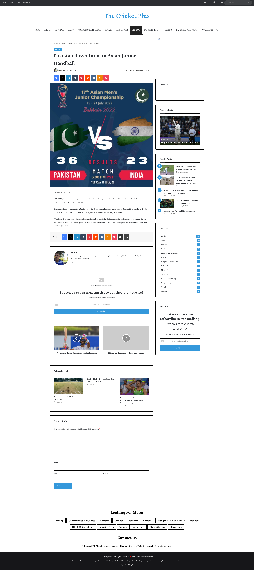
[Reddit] (87, 78)
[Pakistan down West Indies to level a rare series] (68, 386)
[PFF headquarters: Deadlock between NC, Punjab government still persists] (167, 180)
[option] (184, 130)
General (136, 30)
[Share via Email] (120, 237)
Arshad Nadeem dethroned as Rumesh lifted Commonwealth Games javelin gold (132, 400)
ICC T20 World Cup (168, 278)
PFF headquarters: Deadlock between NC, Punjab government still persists (187, 180)
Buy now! (26, 2)
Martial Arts (122, 30)
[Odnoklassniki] (100, 78)
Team (19, 2)
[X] (62, 78)
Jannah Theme (85, 567)
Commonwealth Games (89, 30)
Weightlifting (151, 30)
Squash (163, 287)
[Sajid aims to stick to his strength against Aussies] (167, 170)
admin (60, 70)
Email (56, 474)
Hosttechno (149, 557)
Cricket (47, 30)
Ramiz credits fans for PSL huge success (179, 211)
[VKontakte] (93, 78)
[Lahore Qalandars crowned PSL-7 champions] (167, 203)
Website (106, 474)
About (12, 2)
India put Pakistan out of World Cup (183, 142)
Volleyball (207, 30)
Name (56, 462)
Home (5, 2)
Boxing (71, 30)
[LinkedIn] (68, 78)
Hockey (108, 30)
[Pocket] (106, 78)
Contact (164, 291)
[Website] (72, 263)
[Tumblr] (75, 78)
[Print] (126, 237)
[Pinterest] (81, 78)
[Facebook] (56, 78)
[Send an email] (64, 70)
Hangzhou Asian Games (187, 30)
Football (59, 30)
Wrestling (167, 30)
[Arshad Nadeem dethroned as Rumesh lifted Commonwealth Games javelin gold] (134, 386)
